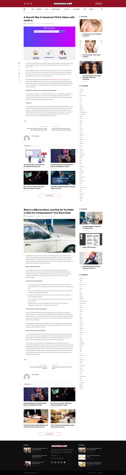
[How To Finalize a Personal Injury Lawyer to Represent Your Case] (63, 416)
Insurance (81, 143)
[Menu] (24, 9)
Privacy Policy (94, 472)
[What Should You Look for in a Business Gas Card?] (27, 463)
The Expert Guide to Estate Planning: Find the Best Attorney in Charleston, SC (36, 426)
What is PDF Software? (89, 247)
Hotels (81, 141)
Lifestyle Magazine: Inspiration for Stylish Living (92, 227)
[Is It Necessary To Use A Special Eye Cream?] (91, 25)
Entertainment (56, 9)
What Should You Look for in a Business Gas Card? (38, 462)
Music (81, 160)
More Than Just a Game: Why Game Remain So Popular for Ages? (34, 187)
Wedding (81, 197)
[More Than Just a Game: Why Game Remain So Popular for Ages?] (36, 178)
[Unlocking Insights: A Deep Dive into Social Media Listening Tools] (36, 156)
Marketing (82, 156)
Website (81, 195)
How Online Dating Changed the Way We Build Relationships (39, 456)
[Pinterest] (19, 76)
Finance (81, 120)
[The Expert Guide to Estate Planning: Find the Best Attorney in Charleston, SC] (36, 416)
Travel (81, 191)
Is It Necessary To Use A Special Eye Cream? (92, 35)
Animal (81, 91)
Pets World (76, 9)
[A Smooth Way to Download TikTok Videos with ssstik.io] (49, 43)
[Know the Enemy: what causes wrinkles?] (91, 46)
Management (82, 154)
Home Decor (82, 139)
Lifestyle (67, 9)
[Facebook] (19, 66)
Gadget (81, 128)
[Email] (19, 80)
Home (32, 9)
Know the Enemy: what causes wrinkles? (92, 55)
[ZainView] (63, 3)
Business (39, 9)
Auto (81, 97)
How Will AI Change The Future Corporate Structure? (91, 267)
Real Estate (82, 170)
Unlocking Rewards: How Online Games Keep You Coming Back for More (62, 165)
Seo (80, 174)
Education (82, 110)
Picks (81, 168)
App (80, 93)
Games (81, 131)
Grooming (81, 135)
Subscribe (98, 3)
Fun (80, 126)
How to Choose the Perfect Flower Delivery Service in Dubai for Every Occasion (94, 463)
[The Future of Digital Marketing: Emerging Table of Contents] (63, 178)
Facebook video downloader (50, 95)
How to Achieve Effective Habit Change (93, 456)
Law (80, 147)
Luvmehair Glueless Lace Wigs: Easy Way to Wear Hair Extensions (92, 77)
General (81, 133)
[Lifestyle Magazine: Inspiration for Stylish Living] (91, 218)
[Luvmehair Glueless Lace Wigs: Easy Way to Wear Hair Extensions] (91, 67)
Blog (80, 103)
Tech (84, 9)
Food (81, 124)
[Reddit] (19, 73)
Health (81, 137)
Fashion (81, 118)
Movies (81, 158)
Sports (81, 179)
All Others (81, 89)
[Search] (101, 9)
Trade (81, 189)
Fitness (81, 122)
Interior (81, 145)
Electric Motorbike (83, 112)
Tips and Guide (82, 187)
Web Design (82, 193)
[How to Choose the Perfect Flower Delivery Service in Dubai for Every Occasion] (82, 464)
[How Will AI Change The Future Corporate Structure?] (91, 258)
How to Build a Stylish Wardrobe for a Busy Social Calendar (39, 449)
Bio (80, 101)
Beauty (81, 99)
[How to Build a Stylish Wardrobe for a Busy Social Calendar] (27, 450)
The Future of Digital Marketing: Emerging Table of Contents (63, 187)
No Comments (45, 23)
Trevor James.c (31, 23)
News (81, 162)
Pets (81, 164)
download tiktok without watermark (58, 79)
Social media (82, 177)
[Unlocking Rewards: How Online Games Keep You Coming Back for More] (63, 156)
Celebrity (81, 108)
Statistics (82, 181)
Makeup (81, 151)
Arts (46, 9)
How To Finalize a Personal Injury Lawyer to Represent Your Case (62, 426)
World (91, 9)
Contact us (100, 472)
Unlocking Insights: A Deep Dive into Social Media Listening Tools (34, 165)
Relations (81, 172)
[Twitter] (19, 70)
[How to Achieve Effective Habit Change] (82, 457)
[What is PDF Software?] (91, 239)
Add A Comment (49, 195)
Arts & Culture (82, 95)
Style (81, 183)
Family (81, 116)
